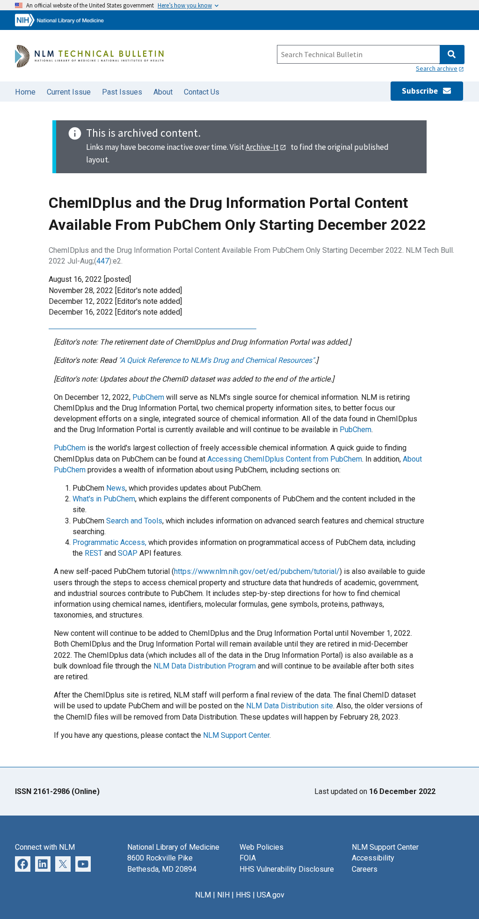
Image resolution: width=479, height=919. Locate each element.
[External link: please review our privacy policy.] (43, 863)
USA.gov (270, 894)
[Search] (451, 54)
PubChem (148, 397)
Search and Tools (134, 520)
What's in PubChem (104, 498)
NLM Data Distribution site (289, 705)
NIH (223, 894)
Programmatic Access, (109, 542)
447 (102, 261)
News (115, 488)
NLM (203, 894)
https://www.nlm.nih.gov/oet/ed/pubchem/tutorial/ (257, 571)
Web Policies (261, 847)
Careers (364, 869)
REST (93, 553)
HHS (243, 894)
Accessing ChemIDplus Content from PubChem (284, 459)
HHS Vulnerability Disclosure (287, 869)
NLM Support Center (236, 735)
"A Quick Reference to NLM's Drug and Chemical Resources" (216, 360)
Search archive (436, 68)
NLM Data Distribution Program (204, 666)
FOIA (248, 857)
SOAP (128, 553)
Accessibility (373, 857)
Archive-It (262, 147)
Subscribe (422, 91)
